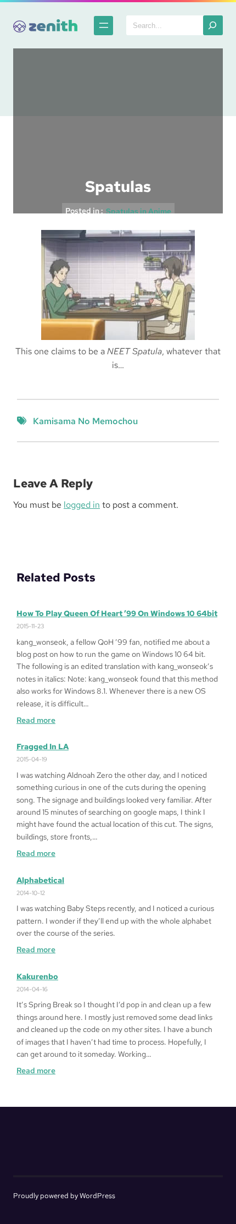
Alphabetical (40, 880)
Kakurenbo (37, 976)
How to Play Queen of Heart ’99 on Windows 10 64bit (116, 613)
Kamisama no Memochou (85, 421)
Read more (35, 720)
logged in (82, 505)
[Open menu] (103, 25)
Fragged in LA (42, 746)
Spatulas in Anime (138, 211)
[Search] (213, 25)
